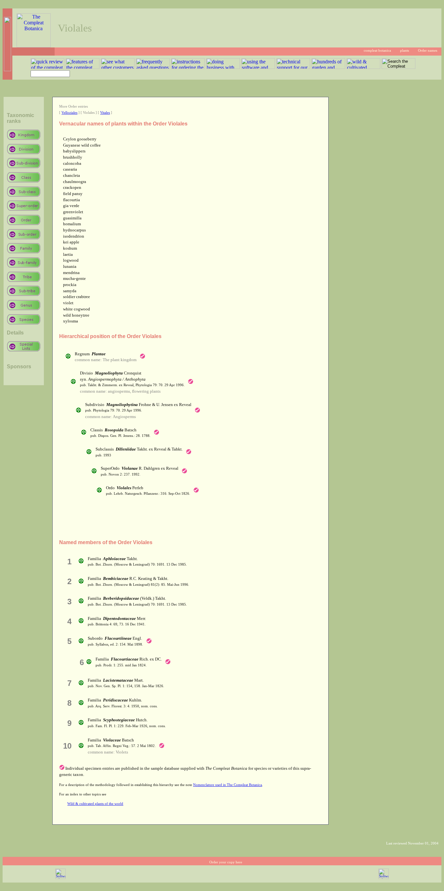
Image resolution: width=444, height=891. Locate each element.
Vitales (105, 112)
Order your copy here (225, 862)
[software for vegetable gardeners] (383, 878)
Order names (427, 50)
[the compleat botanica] (34, 45)
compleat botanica (377, 50)
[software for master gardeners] (60, 878)
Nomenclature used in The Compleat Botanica (227, 785)
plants (404, 50)
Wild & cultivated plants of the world (95, 804)
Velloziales (69, 112)
